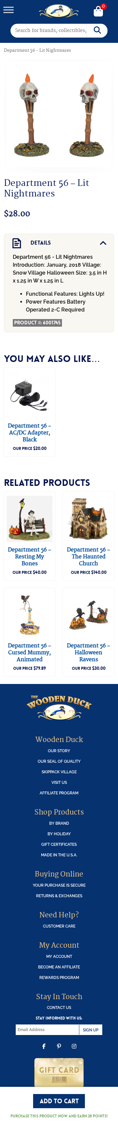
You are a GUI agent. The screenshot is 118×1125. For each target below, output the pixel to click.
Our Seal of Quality (59, 761)
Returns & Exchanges (59, 895)
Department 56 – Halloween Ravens (88, 652)
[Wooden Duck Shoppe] (59, 11)
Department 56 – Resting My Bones (29, 557)
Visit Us (59, 782)
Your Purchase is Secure (59, 885)
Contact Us (59, 1007)
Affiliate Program (59, 792)
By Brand (59, 823)
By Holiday (59, 833)
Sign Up (90, 1029)
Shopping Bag (98, 11)
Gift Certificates (59, 844)
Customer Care (59, 926)
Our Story (59, 750)
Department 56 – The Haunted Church (88, 557)
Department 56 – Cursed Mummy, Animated (29, 652)
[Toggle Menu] (8, 10)
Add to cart (59, 1101)
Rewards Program (59, 977)
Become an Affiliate (59, 966)
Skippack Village (59, 771)
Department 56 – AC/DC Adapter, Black (29, 433)
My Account (59, 956)
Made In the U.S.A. (59, 854)
